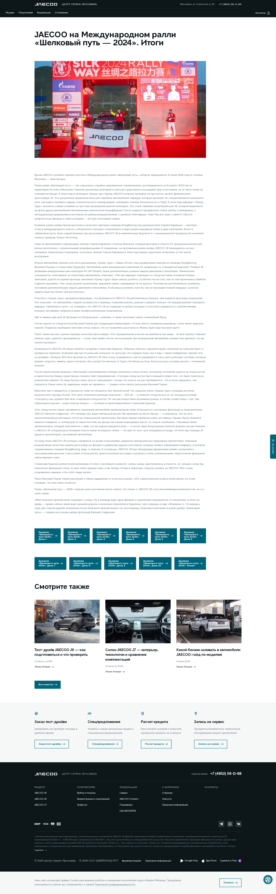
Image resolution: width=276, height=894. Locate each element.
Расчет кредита (154, 744)
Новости (167, 799)
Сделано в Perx (228, 861)
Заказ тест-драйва (50, 744)
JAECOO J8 (40, 799)
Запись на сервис (209, 744)
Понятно (229, 883)
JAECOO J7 (40, 805)
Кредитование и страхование (93, 799)
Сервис (124, 793)
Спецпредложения (103, 744)
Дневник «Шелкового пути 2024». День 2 (75, 535)
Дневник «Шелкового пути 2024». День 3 (104, 535)
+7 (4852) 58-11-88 (225, 774)
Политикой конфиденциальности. (115, 884)
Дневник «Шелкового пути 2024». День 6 (191, 535)
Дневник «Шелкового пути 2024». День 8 (83, 563)
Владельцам (44, 13)
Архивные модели (131, 861)
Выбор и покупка (86, 793)
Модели (10, 13)
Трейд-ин (82, 805)
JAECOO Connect (129, 799)
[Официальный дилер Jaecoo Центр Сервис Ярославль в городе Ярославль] (45, 4)
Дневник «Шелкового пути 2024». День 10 (153, 563)
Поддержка (126, 805)
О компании (61, 13)
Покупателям (26, 13)
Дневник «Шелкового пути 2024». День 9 (118, 563)
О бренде (167, 793)
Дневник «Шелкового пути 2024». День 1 (46, 535)
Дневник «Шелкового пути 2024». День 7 (49, 563)
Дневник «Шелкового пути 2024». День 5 (162, 535)
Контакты (211, 787)
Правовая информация (175, 805)
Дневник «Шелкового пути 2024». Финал (188, 563)
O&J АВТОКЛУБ (128, 811)
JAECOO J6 (40, 793)
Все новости (46, 685)
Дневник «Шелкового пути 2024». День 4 (133, 535)
